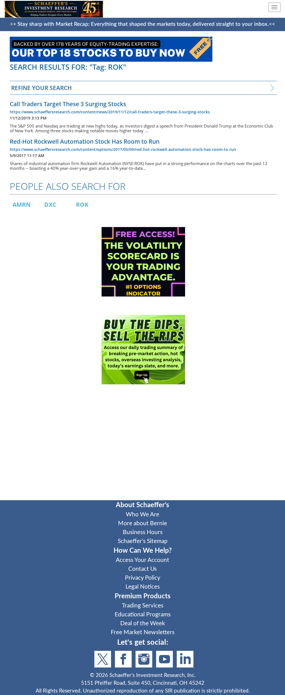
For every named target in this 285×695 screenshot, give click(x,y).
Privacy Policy (142, 578)
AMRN (22, 204)
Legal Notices (143, 587)
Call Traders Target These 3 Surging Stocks (68, 104)
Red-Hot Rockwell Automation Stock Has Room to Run (84, 141)
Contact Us (142, 569)
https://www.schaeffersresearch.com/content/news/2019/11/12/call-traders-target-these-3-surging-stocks (110, 111)
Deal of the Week (142, 623)
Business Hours (143, 532)
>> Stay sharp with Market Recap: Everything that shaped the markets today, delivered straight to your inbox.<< (142, 24)
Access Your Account (142, 560)
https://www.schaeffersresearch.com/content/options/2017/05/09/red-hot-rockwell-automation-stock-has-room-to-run (123, 149)
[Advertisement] (143, 446)
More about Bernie (142, 523)
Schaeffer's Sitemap (143, 541)
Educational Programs (143, 614)
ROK (82, 204)
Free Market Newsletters (143, 632)
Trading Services (142, 606)
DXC (50, 204)
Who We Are (142, 514)
